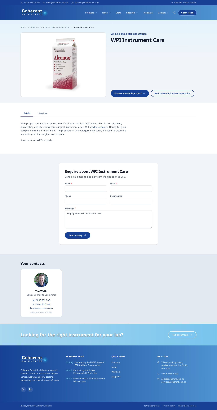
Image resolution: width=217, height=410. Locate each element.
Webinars (148, 12)
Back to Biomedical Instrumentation (172, 93)
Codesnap (192, 406)
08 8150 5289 (43, 304)
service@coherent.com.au (173, 382)
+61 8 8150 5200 (169, 373)
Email (113, 183)
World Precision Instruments (129, 34)
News (105, 12)
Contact (162, 12)
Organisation (116, 196)
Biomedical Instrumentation (56, 27)
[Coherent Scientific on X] (23, 389)
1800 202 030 (43, 300)
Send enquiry (75, 235)
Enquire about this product (128, 93)
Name (68, 183)
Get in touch (187, 12)
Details (26, 113)
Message (70, 208)
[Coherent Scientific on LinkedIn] (30, 389)
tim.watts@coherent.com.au (41, 308)
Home (23, 27)
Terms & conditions (152, 406)
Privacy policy (169, 406)
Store (118, 12)
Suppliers (130, 12)
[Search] (174, 12)
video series (98, 127)
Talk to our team (180, 334)
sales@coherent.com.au (172, 379)
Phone (68, 196)
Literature (42, 113)
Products (89, 12)
